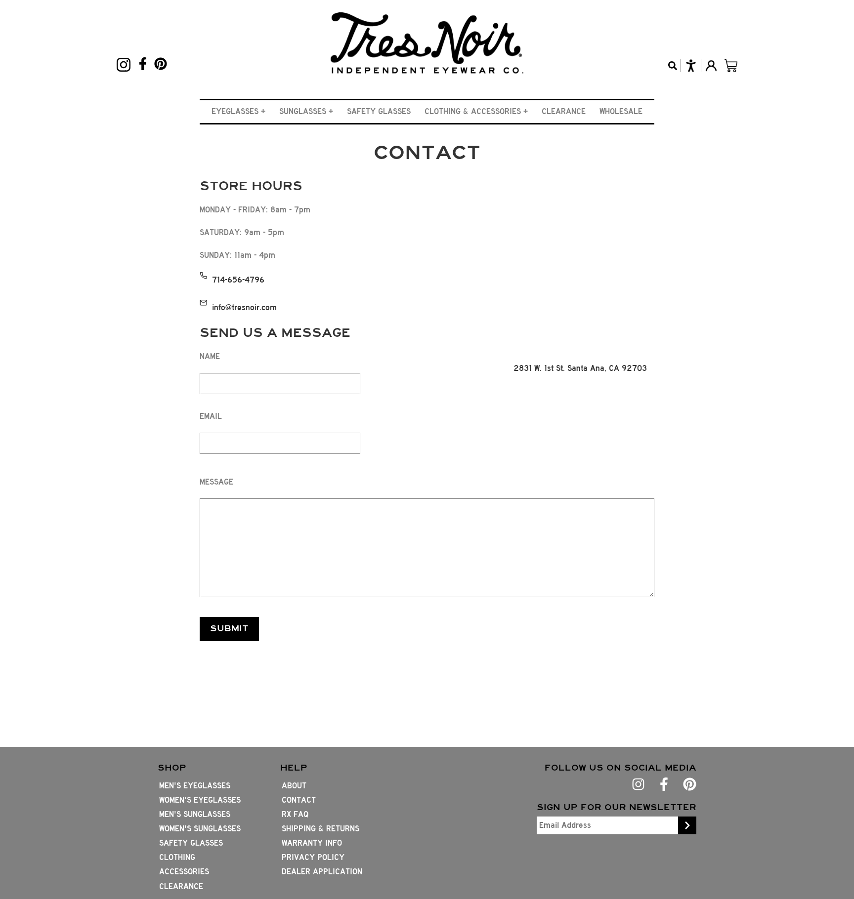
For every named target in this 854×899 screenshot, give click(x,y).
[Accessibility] (691, 65)
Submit (229, 628)
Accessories (184, 871)
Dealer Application (322, 871)
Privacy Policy (313, 857)
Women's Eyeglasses (200, 800)
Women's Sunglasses (200, 828)
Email (211, 416)
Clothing (177, 857)
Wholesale (620, 111)
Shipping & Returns (320, 828)
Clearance (564, 111)
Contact (299, 800)
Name (210, 356)
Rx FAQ (295, 814)
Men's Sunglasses (194, 814)
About (294, 785)
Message (216, 482)
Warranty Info (312, 843)
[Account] (711, 65)
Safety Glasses (379, 111)
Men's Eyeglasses (194, 785)
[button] (238, 111)
